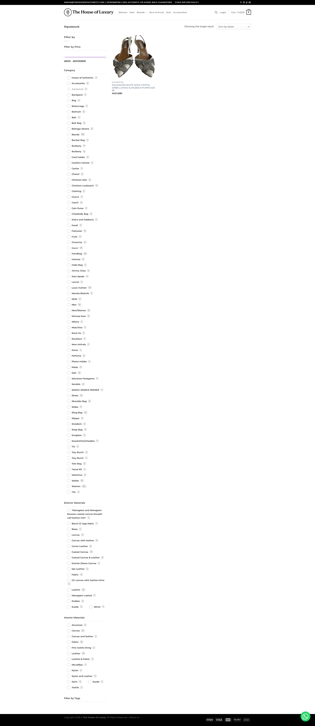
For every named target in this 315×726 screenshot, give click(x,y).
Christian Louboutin (83, 185)
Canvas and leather (83, 636)
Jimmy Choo (79, 270)
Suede (75, 606)
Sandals (76, 384)
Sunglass (77, 435)
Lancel (76, 282)
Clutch (76, 197)
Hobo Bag (77, 265)
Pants (75, 350)
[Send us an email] (250, 2)
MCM (75, 299)
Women (122, 12)
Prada (75, 367)
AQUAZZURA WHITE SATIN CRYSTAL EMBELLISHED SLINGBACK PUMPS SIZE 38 (133, 88)
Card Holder (78, 157)
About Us (134, 717)
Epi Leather (78, 569)
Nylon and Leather (82, 676)
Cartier (76, 168)
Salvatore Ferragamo (83, 378)
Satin (75, 682)
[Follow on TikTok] (247, 2)
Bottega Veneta (81, 128)
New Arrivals (156, 12)
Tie (74, 446)
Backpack (77, 94)
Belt (74, 117)
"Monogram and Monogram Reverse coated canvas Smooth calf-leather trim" (84, 514)
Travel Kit (77, 469)
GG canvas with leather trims (88, 580)
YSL (74, 492)
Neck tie (77, 333)
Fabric (75, 574)
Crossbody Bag (80, 214)
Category (69, 70)
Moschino (77, 327)
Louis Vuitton (79, 287)
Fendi (75, 225)
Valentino (77, 475)
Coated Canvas (80, 552)
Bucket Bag (78, 140)
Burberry (77, 146)
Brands (141, 12)
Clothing (77, 191)
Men (132, 12)
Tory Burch (78, 452)
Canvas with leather (83, 540)
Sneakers (77, 424)
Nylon (75, 670)
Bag (74, 100)
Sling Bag (77, 412)
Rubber (76, 601)
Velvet (97, 606)
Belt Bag (77, 123)
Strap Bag (77, 429)
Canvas (76, 630)
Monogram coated (82, 595)
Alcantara (77, 625)
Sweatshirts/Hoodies (83, 441)
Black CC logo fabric (83, 523)
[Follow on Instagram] (244, 2)
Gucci (75, 248)
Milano (76, 321)
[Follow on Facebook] (241, 2)
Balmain (77, 111)
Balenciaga (78, 106)
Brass (75, 529)
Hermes (76, 259)
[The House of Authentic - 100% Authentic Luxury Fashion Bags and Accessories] (89, 12)
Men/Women (79, 310)
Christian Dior (80, 180)
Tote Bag (77, 463)
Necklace (77, 338)
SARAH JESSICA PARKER (86, 390)
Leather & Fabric (81, 659)
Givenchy (77, 242)
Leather (76, 589)
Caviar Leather (80, 546)
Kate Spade (78, 276)
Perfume (77, 356)
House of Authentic (83, 77)
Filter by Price (72, 46)
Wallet (76, 480)
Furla (75, 236)
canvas (76, 535)
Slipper (76, 418)
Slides (75, 407)
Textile (76, 687)
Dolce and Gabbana (83, 219)
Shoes (75, 395)
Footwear (77, 231)
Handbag (77, 253)
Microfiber (78, 664)
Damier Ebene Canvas (84, 563)
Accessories (180, 12)
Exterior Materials (74, 502)
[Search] (216, 12)
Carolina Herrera (81, 163)
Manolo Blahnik (81, 293)
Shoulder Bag (79, 401)
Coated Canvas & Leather (86, 557)
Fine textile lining (82, 647)
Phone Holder (79, 361)
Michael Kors (79, 316)
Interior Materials (74, 617)
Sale (168, 12)
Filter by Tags (72, 698)
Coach (75, 202)
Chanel (76, 174)
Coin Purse (78, 208)
